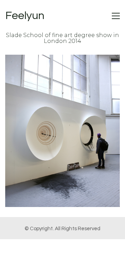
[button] (116, 16)
